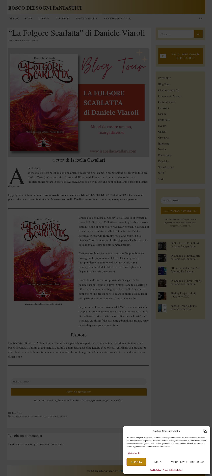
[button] (205, 430)
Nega (157, 462)
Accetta (136, 462)
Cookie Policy (155, 470)
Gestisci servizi (134, 453)
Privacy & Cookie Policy (172, 470)
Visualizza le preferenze (188, 462)
